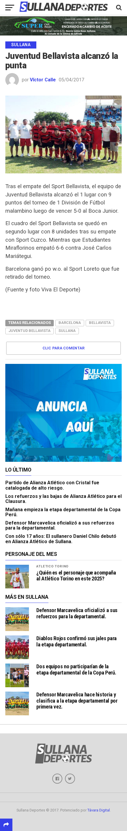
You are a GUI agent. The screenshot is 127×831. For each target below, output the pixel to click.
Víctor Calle (43, 80)
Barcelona (69, 322)
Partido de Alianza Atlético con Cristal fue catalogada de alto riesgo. (52, 485)
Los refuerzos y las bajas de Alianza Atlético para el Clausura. (63, 498)
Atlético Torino (52, 566)
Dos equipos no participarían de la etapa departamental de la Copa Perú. (76, 669)
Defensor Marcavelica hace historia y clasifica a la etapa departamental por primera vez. (76, 700)
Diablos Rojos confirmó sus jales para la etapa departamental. (76, 641)
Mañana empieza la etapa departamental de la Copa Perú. (63, 512)
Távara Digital (98, 810)
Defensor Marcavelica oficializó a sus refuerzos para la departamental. (59, 525)
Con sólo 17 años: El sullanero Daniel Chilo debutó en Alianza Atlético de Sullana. (60, 538)
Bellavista (100, 322)
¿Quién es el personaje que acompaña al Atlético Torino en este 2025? (76, 576)
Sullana (67, 330)
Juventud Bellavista (30, 330)
